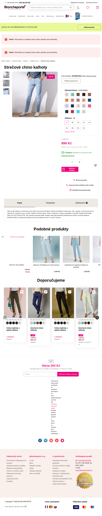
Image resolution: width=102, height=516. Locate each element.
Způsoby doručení (92, 2)
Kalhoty (25, 61)
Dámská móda (12, 16)
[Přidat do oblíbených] (95, 165)
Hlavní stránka (5, 61)
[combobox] (48, 7)
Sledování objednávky (14, 468)
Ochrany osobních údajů (54, 406)
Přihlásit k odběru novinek (68, 374)
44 (89, 122)
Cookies (55, 468)
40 (78, 122)
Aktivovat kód (89, 27)
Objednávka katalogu (77, 2)
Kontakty (9, 481)
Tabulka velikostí (70, 132)
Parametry (50, 203)
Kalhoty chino (34, 61)
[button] (5, 317)
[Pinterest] (51, 441)
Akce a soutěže (34, 473)
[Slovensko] (56, 507)
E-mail (27, 374)
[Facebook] (40, 441)
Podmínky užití (57, 476)
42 (84, 122)
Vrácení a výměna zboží (14, 471)
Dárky (31, 468)
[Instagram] (45, 441)
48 (72, 128)
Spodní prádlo (21, 16)
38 (72, 122)
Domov (37, 16)
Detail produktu (24, 338)
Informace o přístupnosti (60, 473)
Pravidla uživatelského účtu (62, 479)
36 (67, 122)
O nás (31, 460)
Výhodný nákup (50, 16)
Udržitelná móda (60, 16)
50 (78, 128)
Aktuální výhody (35, 466)
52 (84, 128)
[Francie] (47, 507)
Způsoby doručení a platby (15, 466)
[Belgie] (51, 507)
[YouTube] (56, 441)
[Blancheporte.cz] (15, 7)
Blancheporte (91, 76)
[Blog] (62, 441)
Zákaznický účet (12, 479)
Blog (31, 463)
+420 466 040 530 (24, 2)
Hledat (70, 7)
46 (67, 128)
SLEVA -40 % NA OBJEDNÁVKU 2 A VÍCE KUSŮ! (19, 27)
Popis (19, 203)
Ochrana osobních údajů (61, 466)
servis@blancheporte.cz (84, 470)
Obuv (42, 16)
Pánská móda (30, 16)
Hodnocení (81, 203)
